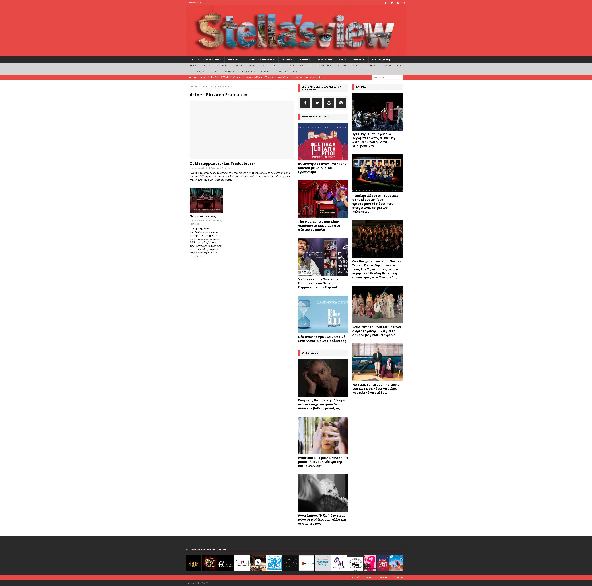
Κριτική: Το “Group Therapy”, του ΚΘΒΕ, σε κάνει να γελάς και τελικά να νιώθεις (375, 388)
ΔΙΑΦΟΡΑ (287, 59)
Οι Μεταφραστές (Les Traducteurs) (222, 163)
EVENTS (355, 66)
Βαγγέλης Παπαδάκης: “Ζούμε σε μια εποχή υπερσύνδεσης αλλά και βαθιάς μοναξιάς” (321, 404)
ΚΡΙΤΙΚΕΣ (305, 59)
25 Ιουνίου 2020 (199, 168)
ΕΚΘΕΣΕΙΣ (277, 66)
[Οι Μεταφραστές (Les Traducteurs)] (242, 130)
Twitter (369, 577)
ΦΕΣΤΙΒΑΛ (342, 66)
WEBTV (342, 59)
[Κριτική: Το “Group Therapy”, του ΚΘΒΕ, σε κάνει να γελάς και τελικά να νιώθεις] (377, 362)
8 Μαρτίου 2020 (199, 220)
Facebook (355, 577)
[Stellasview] (296, 54)
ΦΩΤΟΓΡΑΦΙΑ (370, 66)
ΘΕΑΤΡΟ (192, 66)
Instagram (398, 577)
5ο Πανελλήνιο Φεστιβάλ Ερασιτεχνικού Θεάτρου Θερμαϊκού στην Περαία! (318, 283)
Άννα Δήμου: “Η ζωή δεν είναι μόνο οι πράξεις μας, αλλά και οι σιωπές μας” (322, 519)
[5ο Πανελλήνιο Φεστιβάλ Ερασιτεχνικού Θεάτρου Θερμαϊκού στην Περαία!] (323, 257)
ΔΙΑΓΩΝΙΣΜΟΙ (230, 71)
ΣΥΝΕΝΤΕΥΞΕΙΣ (324, 59)
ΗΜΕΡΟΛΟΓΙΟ (235, 59)
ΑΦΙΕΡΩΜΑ (265, 71)
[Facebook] (385, 2)
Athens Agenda (325, 66)
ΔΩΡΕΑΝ (214, 71)
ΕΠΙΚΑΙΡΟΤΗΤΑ (248, 71)
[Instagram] (403, 2)
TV (190, 71)
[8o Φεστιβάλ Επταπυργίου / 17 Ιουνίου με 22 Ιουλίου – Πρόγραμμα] (323, 141)
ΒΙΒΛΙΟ (400, 66)
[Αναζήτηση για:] (387, 77)
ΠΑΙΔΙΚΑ (290, 66)
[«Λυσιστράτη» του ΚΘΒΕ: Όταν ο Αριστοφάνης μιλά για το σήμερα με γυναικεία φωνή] (377, 304)
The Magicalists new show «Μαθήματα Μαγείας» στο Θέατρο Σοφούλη (319, 225)
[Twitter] (391, 2)
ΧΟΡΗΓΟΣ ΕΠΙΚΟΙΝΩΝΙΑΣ (262, 59)
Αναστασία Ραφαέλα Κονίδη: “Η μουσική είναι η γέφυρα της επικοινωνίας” (323, 462)
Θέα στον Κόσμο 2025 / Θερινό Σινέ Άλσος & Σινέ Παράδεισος (322, 339)
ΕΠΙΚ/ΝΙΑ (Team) (381, 59)
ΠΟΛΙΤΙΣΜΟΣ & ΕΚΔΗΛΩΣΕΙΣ (204, 59)
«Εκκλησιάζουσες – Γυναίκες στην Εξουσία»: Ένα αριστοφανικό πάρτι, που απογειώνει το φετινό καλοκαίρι (375, 204)
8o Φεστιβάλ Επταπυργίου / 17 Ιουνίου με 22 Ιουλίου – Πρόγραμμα (322, 168)
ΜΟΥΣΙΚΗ (238, 66)
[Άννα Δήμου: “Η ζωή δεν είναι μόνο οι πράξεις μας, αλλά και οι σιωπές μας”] (323, 493)
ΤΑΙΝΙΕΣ (263, 66)
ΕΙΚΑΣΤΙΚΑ (387, 66)
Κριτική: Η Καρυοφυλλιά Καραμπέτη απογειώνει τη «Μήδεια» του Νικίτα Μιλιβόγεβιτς (373, 140)
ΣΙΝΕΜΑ (251, 66)
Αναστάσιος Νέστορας (221, 168)
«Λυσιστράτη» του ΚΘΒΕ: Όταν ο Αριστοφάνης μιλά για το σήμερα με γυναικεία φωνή (376, 331)
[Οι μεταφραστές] (206, 200)
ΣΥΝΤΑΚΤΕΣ (358, 59)
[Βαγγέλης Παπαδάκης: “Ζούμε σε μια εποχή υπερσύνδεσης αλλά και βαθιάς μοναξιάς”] (323, 378)
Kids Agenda (305, 66)
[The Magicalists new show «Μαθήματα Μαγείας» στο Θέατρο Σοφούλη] (323, 199)
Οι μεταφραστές (203, 216)
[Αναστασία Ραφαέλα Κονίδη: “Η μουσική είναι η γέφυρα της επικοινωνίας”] (323, 435)
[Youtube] (397, 2)
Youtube (383, 577)
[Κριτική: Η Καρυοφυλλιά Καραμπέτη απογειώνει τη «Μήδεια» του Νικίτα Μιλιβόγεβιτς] (377, 112)
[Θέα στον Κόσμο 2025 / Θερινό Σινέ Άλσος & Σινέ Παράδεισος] (323, 314)
